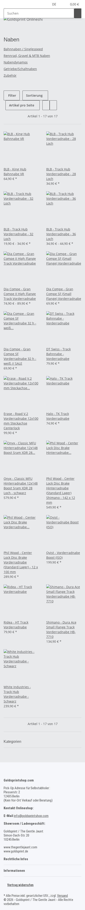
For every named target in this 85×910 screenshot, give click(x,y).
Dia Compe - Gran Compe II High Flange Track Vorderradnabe (20, 294)
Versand (62, 896)
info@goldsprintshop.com (31, 816)
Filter (11, 95)
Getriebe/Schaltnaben (20, 69)
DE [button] (54, 4)
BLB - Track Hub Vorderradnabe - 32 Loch (18, 234)
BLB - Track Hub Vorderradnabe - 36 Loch (61, 234)
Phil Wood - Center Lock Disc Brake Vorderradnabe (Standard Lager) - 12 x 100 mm (21, 562)
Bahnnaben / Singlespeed (23, 49)
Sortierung (34, 95)
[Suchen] (77, 13)
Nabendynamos (16, 62)
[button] (63, 4)
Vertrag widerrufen (20, 885)
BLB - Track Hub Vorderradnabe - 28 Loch (61, 174)
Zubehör (10, 75)
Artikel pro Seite (21, 105)
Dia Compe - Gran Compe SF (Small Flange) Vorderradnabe (63, 294)
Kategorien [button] (13, 741)
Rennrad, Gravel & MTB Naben (27, 55)
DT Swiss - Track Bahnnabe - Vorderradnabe (58, 354)
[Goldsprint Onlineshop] (23, 19)
